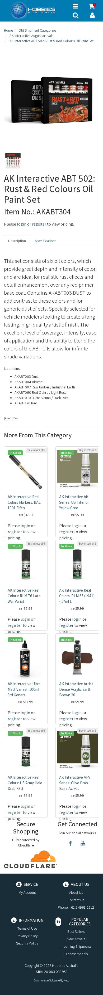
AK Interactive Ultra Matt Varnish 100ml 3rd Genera (24, 689)
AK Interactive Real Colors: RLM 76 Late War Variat (24, 596)
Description (17, 240)
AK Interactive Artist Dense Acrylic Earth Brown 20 (76, 689)
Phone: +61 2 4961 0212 (76, 907)
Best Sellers (76, 931)
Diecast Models (76, 953)
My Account (27, 892)
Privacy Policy (27, 935)
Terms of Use (27, 928)
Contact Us (76, 899)
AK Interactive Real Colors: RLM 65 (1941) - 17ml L (77, 596)
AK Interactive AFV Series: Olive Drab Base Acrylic (74, 783)
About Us (76, 892)
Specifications (45, 240)
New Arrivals (76, 939)
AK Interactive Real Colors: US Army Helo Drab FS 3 (25, 783)
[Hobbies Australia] (34, 10)
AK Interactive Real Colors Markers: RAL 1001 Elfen (24, 502)
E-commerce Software (47, 980)
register (39, 224)
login (21, 224)
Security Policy (27, 943)
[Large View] (13, 161)
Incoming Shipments (76, 946)
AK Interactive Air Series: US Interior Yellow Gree (74, 502)
